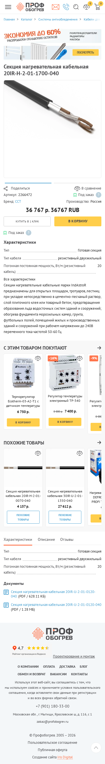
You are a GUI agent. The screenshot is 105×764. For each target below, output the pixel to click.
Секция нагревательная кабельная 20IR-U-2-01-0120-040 (56, 604)
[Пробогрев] (52, 634)
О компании (28, 666)
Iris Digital (65, 757)
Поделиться (20, 188)
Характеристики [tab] (18, 539)
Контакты (79, 674)
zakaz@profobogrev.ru (52, 721)
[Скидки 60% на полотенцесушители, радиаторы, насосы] (52, 44)
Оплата (49, 666)
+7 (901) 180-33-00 (52, 706)
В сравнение (91, 188)
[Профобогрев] (30, 7)
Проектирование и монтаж (74, 656)
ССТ (18, 201)
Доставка (67, 666)
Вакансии (58, 674)
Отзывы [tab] (66, 539)
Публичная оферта (52, 749)
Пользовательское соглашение (52, 742)
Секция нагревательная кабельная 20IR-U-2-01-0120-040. (53, 594)
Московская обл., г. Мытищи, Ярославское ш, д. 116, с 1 (52, 714)
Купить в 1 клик (27, 221)
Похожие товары (23, 517)
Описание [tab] (46, 539)
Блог (84, 666)
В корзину (77, 221)
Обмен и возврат (32, 674)
